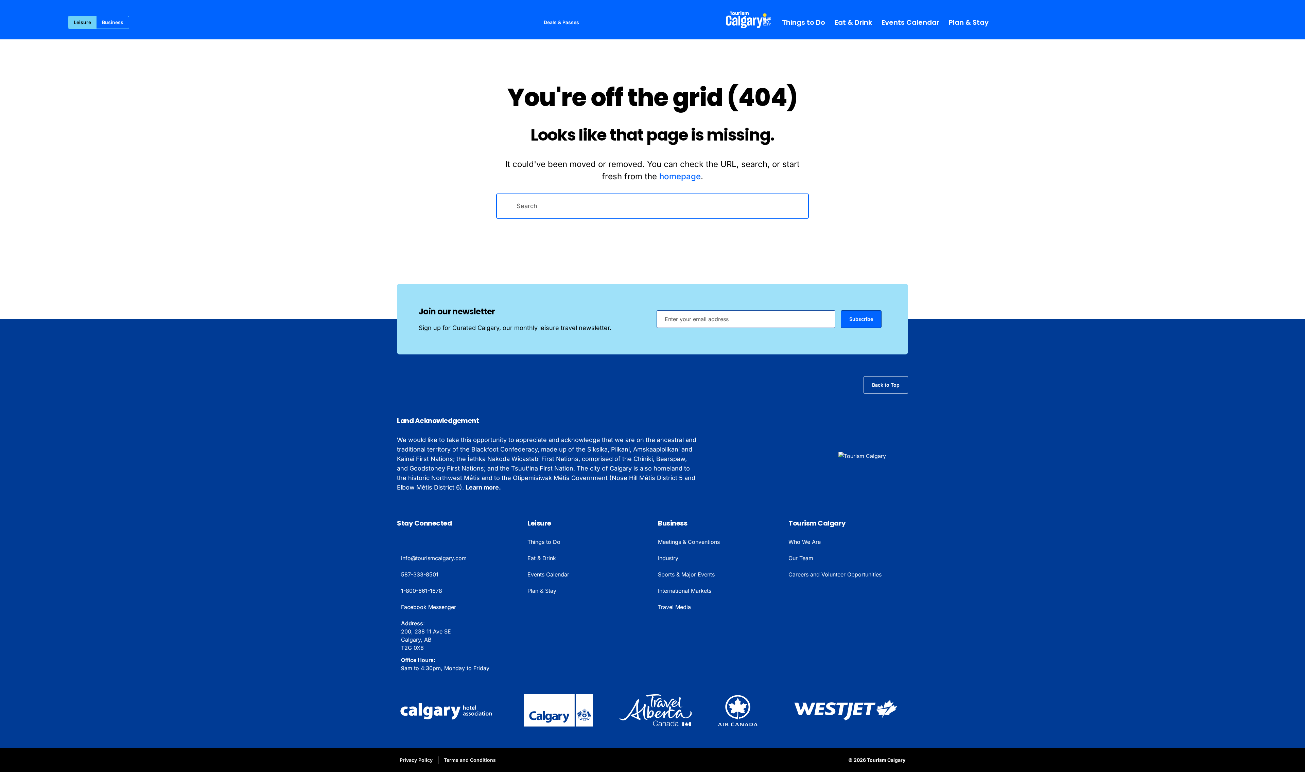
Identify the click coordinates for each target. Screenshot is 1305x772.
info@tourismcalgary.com (434, 558)
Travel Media (674, 607)
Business (112, 22)
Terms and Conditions (470, 760)
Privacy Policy (416, 760)
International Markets (684, 590)
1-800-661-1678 (421, 590)
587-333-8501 (419, 574)
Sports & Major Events (686, 574)
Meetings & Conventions (689, 541)
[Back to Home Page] (873, 456)
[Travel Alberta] (655, 710)
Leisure (82, 22)
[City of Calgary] (558, 710)
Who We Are (804, 541)
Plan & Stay (969, 22)
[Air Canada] (738, 710)
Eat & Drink (853, 22)
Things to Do (803, 22)
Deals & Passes (561, 22)
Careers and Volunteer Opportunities (835, 574)
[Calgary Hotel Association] (447, 710)
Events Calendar (910, 22)
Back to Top (886, 385)
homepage (680, 176)
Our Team (800, 558)
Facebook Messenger (428, 607)
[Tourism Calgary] (748, 19)
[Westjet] (846, 710)
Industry (668, 558)
